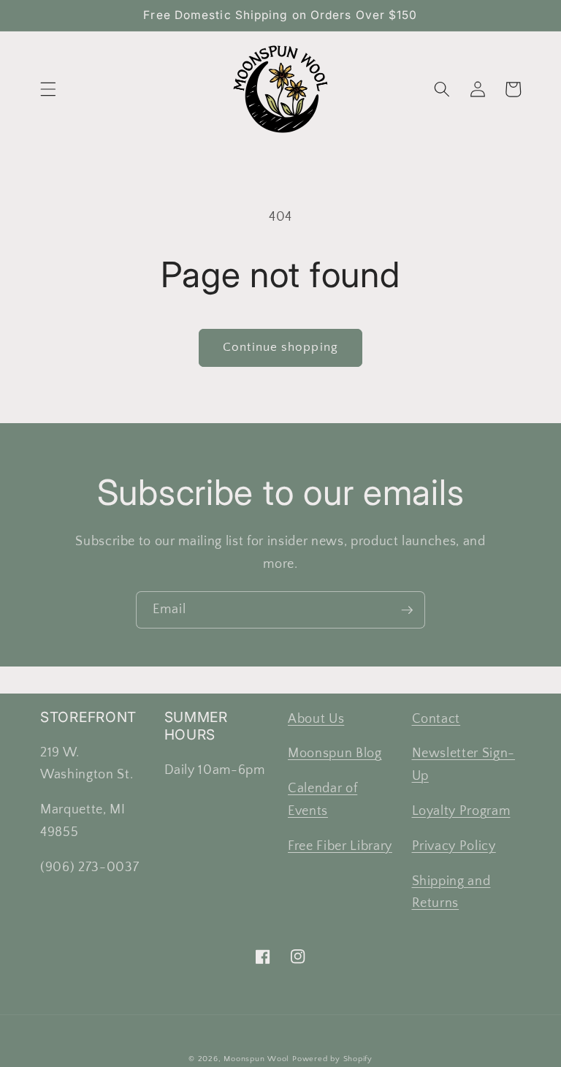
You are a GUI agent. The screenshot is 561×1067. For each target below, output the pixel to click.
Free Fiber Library (340, 846)
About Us (316, 719)
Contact (436, 719)
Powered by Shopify (332, 1059)
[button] (48, 89)
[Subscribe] (406, 610)
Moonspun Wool (256, 1059)
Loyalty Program (461, 811)
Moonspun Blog (335, 753)
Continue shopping (280, 347)
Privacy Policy (454, 846)
